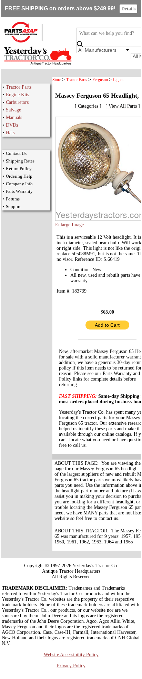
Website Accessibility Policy (71, 654)
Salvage (13, 109)
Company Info (19, 183)
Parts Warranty (19, 191)
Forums (13, 198)
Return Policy (19, 168)
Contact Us (16, 153)
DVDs (12, 125)
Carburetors (17, 102)
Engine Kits (17, 94)
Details (128, 8)
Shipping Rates (20, 161)
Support (13, 206)
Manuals (14, 117)
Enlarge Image (69, 224)
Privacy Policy (71, 665)
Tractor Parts (18, 87)
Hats (10, 132)
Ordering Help (19, 176)
